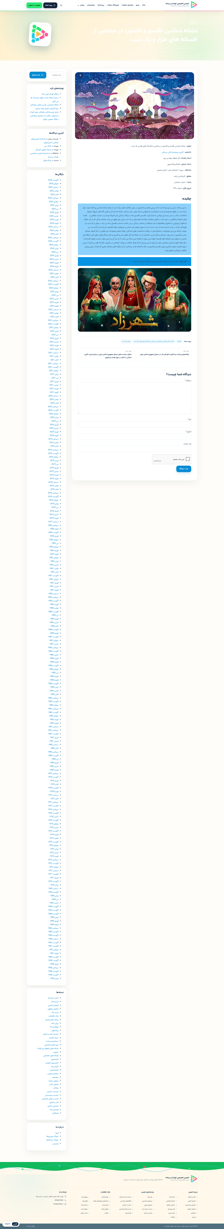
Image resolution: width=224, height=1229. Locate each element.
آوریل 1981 (54, 737)
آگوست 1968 (53, 906)
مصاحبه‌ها (84, 1205)
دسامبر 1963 (53, 939)
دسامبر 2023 (53, 270)
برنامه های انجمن (51, 1019)
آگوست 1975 (53, 820)
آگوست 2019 (53, 453)
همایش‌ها (128, 1213)
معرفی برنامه (53, 1080)
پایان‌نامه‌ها (105, 1197)
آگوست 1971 (53, 874)
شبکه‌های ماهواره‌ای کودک (100, 1201)
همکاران (55, 1113)
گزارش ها (54, 1066)
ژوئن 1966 (54, 917)
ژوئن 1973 (54, 849)
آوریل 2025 (54, 212)
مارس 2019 (53, 471)
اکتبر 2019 (54, 446)
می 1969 (54, 899)
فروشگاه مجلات (113, 5)
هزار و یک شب (126, 341)
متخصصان (91, 5)
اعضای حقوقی (53, 1009)
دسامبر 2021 (53, 352)
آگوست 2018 (53, 496)
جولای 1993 (53, 546)
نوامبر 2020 (54, 399)
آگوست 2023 (53, 284)
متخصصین (54, 1070)
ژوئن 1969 (54, 895)
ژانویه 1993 (54, 554)
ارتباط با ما (62, 1192)
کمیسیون (54, 1059)
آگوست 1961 (53, 946)
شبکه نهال (47, 160)
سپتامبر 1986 (53, 647)
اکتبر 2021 (54, 359)
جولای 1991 (53, 579)
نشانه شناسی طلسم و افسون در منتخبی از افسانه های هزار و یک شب (154, 341)
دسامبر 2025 (53, 187)
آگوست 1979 (53, 777)
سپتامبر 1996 (53, 525)
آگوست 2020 (53, 410)
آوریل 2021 (54, 381)
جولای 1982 (53, 715)
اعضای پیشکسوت (190, 1205)
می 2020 (54, 421)
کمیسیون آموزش (51, 1062)
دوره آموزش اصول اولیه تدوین (47, 108)
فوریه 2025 (54, 219)
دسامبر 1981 (53, 726)
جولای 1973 (53, 845)
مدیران (194, 1217)
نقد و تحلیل (53, 1102)
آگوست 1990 (53, 600)
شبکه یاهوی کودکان (43, 149)
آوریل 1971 (54, 877)
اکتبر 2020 (54, 403)
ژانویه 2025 (54, 223)
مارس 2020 (53, 428)
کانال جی (47, 146)
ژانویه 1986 (54, 662)
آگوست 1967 (53, 910)
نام (189, 419)
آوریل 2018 (54, 511)
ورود (56, 1132)
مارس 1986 (53, 654)
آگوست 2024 (53, 241)
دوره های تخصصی (51, 1044)
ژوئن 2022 (54, 331)
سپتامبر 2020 (53, 406)
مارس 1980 (53, 766)
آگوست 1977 (53, 805)
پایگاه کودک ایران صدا (50, 94)
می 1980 (54, 759)
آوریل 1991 (54, 583)
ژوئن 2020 (54, 417)
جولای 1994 (53, 539)
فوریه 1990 (54, 604)
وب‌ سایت (187, 443)
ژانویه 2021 (54, 392)
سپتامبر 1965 (53, 928)
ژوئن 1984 (54, 687)
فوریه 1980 (54, 770)
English (7, 1224)
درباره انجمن (53, 1037)
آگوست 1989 (53, 611)
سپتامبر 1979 (53, 773)
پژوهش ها (54, 1026)
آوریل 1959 (54, 964)
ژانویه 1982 (54, 723)
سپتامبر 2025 (53, 198)
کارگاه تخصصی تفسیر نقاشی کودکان (44, 104)
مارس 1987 (53, 644)
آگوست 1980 (53, 755)
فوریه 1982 (54, 719)
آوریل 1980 (54, 762)
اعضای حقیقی (191, 1209)
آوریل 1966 (54, 921)
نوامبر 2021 (54, 356)
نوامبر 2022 (54, 313)
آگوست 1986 (53, 651)
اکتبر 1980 (54, 748)
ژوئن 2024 (54, 248)
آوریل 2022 (54, 338)
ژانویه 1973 (54, 856)
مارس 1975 (53, 827)
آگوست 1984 (53, 683)
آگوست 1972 (53, 863)
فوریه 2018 (54, 518)
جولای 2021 (53, 370)
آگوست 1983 (53, 701)
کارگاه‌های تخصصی (125, 1201)
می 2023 (54, 295)
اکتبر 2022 (54, 316)
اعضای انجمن (53, 1005)
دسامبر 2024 (53, 226)
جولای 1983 (53, 705)
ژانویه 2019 (54, 478)
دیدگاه (188, 380)
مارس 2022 (53, 341)
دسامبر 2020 (53, 396)
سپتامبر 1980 (53, 752)
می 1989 (54, 615)
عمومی (55, 1052)
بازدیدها (150, 1197)
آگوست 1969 (53, 892)
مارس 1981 (53, 741)
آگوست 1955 (53, 974)
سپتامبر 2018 (53, 493)
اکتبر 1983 (54, 694)
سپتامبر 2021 (53, 363)
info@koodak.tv (58, 1204)
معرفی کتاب (53, 1084)
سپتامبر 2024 (53, 237)
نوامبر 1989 (54, 608)
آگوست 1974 (53, 831)
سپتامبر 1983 (53, 698)
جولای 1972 (53, 867)
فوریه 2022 (54, 345)
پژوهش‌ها (85, 1197)
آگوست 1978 (53, 787)
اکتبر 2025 (54, 194)
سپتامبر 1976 (53, 809)
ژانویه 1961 (54, 953)
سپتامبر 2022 (53, 320)
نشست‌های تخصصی (125, 1209)
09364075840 (59, 1200)
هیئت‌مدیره (171, 1213)
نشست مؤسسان (147, 1209)
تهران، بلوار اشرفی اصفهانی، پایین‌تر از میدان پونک (49, 1196)
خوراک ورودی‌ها (52, 1136)
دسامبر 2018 (53, 482)
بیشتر (80, 5)
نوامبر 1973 (54, 838)
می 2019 (54, 464)
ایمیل (188, 431)
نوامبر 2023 (54, 273)
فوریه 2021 (54, 388)
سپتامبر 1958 (53, 967)
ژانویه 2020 (54, 435)
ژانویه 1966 (54, 924)
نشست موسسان (51, 1095)
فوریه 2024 (54, 262)
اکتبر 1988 (54, 626)
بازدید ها (55, 1012)
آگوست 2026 (53, 180)
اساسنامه (54, 1001)
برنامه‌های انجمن (147, 1192)
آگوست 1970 (53, 881)
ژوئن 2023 (54, 291)
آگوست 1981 (53, 734)
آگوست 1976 (53, 813)
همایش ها (54, 1109)
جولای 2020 (53, 413)
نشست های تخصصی (50, 1098)
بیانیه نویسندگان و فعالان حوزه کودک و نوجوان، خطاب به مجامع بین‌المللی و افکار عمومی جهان (44, 116)
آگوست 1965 (53, 931)
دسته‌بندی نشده (52, 1041)
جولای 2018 (53, 500)
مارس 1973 (53, 852)
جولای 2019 (53, 457)
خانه (143, 5)
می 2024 (54, 252)
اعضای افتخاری (170, 1201)
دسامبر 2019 (53, 439)
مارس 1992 (53, 565)
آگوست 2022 (53, 324)
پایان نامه (193, 22)
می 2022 (54, 334)
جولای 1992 (53, 557)
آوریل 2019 (54, 467)
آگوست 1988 (53, 629)
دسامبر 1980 (53, 744)
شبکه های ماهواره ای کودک (47, 1048)
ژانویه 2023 (54, 306)
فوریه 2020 (54, 431)
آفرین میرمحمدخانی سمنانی (173, 152)
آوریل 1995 (54, 536)
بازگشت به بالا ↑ (30, 1226)
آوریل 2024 (54, 255)
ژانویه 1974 (54, 834)
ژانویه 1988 (54, 633)
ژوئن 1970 (54, 885)
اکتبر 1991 (54, 572)
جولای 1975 (53, 823)
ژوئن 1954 (54, 978)
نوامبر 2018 (54, 485)
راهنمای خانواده (127, 5)
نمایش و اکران (53, 1106)
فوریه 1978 (54, 791)
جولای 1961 (53, 949)
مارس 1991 (53, 586)
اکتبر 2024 (54, 234)
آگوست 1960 (53, 957)
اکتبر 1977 (54, 798)
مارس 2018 (53, 514)
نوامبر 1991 (54, 568)
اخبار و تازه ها (53, 998)
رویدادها (101, 5)
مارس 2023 (53, 298)
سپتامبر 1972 (53, 859)
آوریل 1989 (54, 618)
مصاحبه (55, 1077)
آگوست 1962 (53, 942)
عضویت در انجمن (34, 5)
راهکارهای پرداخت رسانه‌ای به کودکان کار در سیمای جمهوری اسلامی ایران (164, 354)
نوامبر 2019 (54, 442)
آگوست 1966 (53, 913)
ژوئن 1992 (54, 561)
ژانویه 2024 (54, 266)
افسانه (179, 341)
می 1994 (54, 543)
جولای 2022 (53, 327)
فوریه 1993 (54, 550)
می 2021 (54, 377)
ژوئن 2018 (54, 503)
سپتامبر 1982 (53, 708)
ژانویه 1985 (54, 680)
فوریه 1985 (54, 676)
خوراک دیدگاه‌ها (52, 1140)
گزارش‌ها (85, 1201)
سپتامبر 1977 (53, 802)
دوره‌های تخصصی (147, 1201)
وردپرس (55, 1143)
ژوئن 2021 (54, 374)
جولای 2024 (53, 244)
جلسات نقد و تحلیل (50, 1034)
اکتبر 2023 (54, 277)
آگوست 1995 (53, 532)
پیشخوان (55, 1030)
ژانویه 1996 (54, 528)
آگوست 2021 (53, 367)
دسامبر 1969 (53, 888)
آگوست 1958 (53, 971)
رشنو (137, 5)
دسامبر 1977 (53, 795)
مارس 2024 (53, 259)
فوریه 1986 (54, 658)
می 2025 (54, 208)
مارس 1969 (53, 902)
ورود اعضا (48, 5)
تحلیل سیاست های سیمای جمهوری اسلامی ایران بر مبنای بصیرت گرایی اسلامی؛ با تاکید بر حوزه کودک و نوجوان (107, 356)
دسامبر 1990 (53, 593)
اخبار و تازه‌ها (192, 1197)
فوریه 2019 (54, 475)
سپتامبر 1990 (53, 597)
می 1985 (54, 672)
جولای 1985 (53, 669)
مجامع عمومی (52, 1073)
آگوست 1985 (53, 665)
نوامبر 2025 (54, 190)
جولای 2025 (53, 201)
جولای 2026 (53, 183)
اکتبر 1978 (54, 784)
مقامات (172, 1217)
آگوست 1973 (53, 841)
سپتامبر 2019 (53, 449)
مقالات (55, 1088)
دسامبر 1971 (53, 870)
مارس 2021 (53, 385)
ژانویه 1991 (54, 590)
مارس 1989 (53, 622)
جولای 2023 (53, 288)
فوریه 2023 (54, 302)
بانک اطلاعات (53, 1016)
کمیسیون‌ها (171, 1209)
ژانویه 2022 (54, 349)
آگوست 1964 (53, 935)
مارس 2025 (53, 216)
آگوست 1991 (53, 575)
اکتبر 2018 (54, 489)
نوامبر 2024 (54, 230)
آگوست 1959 (53, 960)
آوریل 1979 (54, 780)
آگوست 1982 (53, 712)
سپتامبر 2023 (53, 280)
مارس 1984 (53, 690)
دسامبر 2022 (53, 309)
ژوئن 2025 (54, 205)
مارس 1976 (53, 816)
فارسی (15, 1224)
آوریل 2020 (54, 424)
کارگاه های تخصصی (50, 1055)
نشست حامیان (52, 1091)
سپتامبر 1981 (53, 730)
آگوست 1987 (53, 636)
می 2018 (54, 507)
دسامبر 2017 (53, 521)
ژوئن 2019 (54, 460)
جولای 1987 (53, 640)
